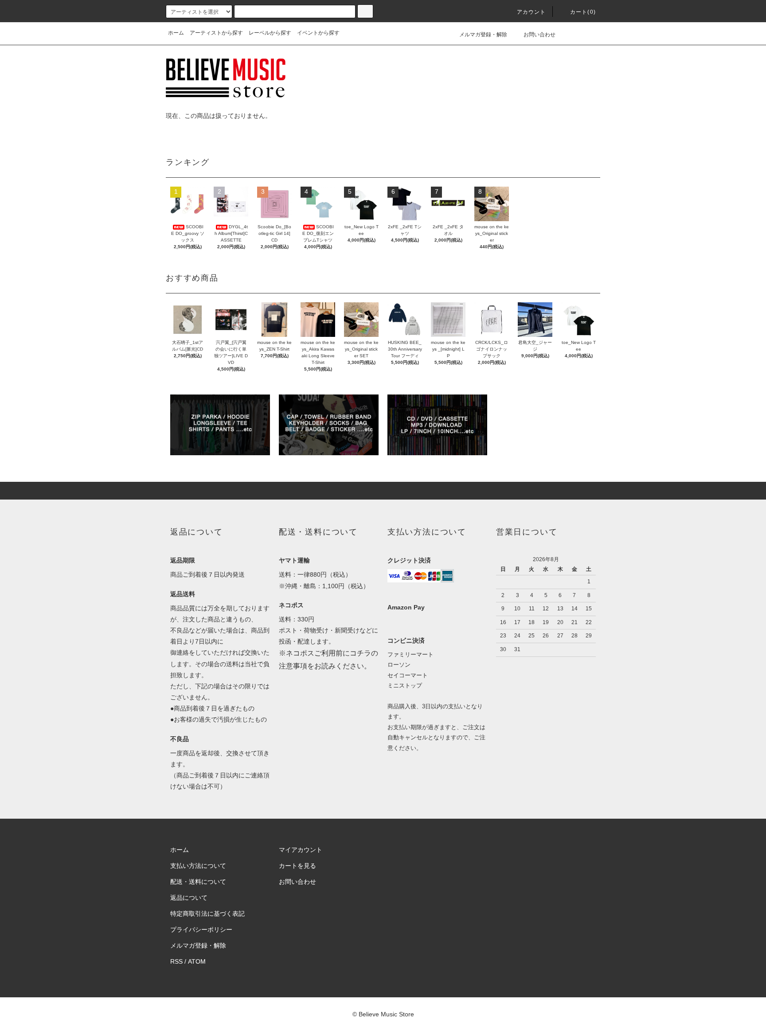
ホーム (176, 33)
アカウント (531, 12)
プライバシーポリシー (201, 929)
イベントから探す (318, 33)
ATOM (197, 961)
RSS (176, 961)
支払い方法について (198, 865)
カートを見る (297, 865)
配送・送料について (198, 881)
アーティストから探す (216, 33)
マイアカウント (300, 849)
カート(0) (583, 12)
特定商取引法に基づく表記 (207, 913)
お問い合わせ (539, 34)
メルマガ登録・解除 (483, 34)
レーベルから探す (270, 33)
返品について (188, 897)
